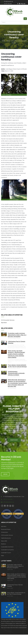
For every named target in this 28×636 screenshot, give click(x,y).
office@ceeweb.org (8, 1)
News (8, 41)
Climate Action (4, 532)
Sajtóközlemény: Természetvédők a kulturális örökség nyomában (16, 373)
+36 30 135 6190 (8, 3)
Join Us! (5, 474)
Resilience (3, 544)
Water (2, 555)
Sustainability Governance (7, 546)
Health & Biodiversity (6, 538)
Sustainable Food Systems (7, 549)
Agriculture (4, 322)
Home (3, 41)
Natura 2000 (4, 541)
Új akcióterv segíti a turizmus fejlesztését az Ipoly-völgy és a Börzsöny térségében (17, 335)
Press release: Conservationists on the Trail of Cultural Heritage (16, 593)
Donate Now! (14, 440)
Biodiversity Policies (6, 529)
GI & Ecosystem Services (7, 320)
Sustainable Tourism (6, 552)
